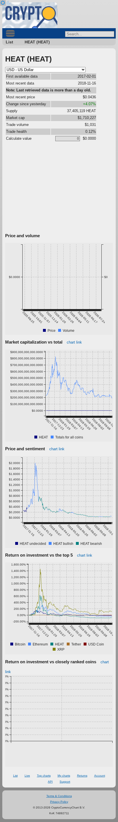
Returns (82, 775)
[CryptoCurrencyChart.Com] (29, 15)
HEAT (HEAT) (37, 42)
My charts (64, 775)
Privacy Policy (59, 801)
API (50, 781)
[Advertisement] (59, 188)
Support (65, 781)
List (9, 42)
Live (27, 775)
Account (99, 775)
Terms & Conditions (59, 796)
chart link (74, 342)
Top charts (44, 775)
